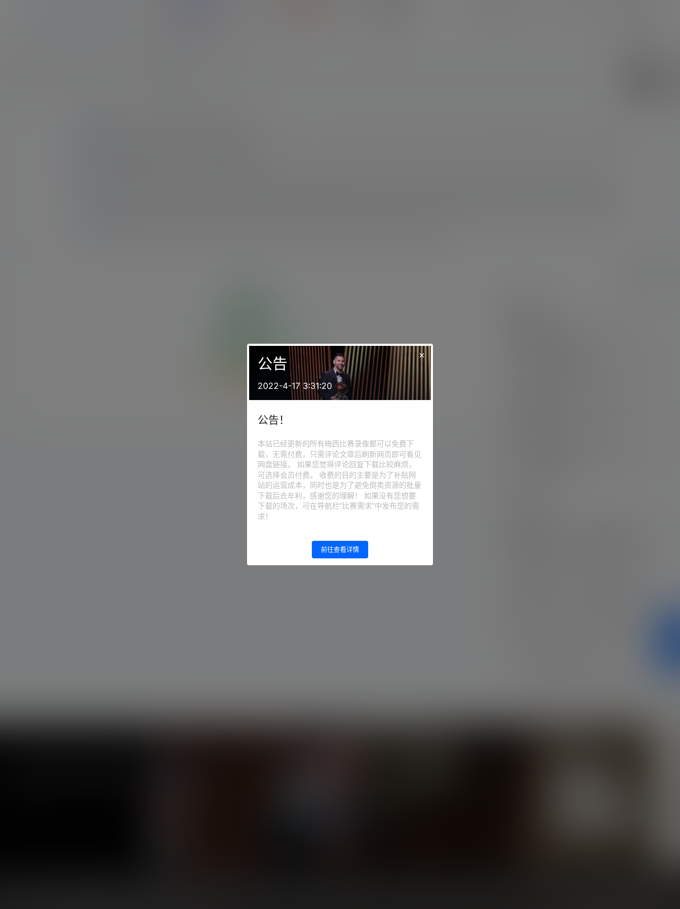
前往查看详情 (340, 550)
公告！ (274, 420)
